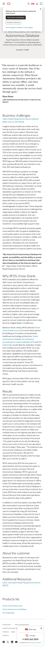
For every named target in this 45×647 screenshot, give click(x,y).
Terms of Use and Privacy (22, 624)
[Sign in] (37, 3)
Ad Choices (6, 632)
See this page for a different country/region (19, 27)
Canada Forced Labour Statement (12, 628)
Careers (13, 632)
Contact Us (6, 635)
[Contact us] (41, 3)
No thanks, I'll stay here (13, 22)
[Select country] (33, 3)
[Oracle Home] (9, 3)
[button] (4, 3)
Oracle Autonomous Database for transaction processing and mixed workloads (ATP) (20, 339)
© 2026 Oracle (7, 624)
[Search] (28, 3)
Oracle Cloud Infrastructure (12, 606)
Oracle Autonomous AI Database (14, 609)
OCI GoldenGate (8, 613)
